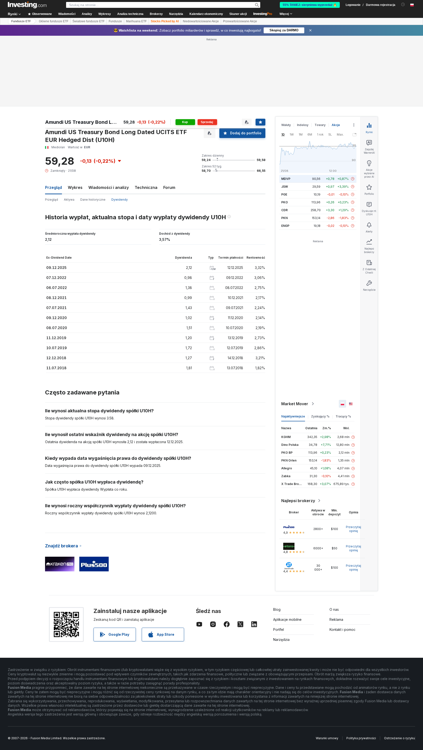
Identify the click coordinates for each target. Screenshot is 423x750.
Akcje (336, 125)
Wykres (75, 187)
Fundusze (115, 21)
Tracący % (343, 416)
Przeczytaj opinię (353, 529)
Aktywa (69, 199)
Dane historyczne (93, 199)
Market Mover (294, 403)
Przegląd (51, 199)
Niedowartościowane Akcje (201, 21)
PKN (284, 218)
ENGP (285, 226)
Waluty (286, 125)
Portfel (278, 629)
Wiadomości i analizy (108, 187)
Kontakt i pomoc (342, 629)
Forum (169, 187)
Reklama (336, 619)
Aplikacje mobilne (287, 619)
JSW (284, 186)
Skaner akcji (238, 14)
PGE (284, 194)
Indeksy (302, 125)
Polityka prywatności (361, 738)
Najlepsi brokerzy (298, 500)
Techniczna (146, 187)
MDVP (285, 179)
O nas (334, 609)
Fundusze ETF (21, 21)
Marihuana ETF (136, 21)
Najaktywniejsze (293, 416)
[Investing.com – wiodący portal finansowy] (27, 4)
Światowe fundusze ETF (88, 21)
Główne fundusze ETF (53, 21)
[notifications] (403, 4)
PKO (284, 202)
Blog (277, 609)
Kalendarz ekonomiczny (206, 14)
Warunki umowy (327, 738)
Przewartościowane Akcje (240, 21)
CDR (284, 210)
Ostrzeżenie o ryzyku (399, 738)
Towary (320, 125)
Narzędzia (281, 639)
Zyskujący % (320, 416)
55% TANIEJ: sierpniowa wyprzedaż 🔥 (310, 5)
